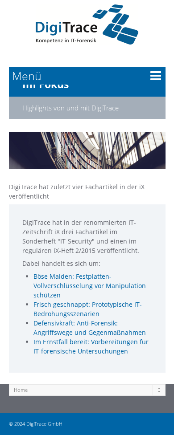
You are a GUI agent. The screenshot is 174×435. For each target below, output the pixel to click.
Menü (26, 75)
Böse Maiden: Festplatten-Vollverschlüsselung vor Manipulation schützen (89, 285)
